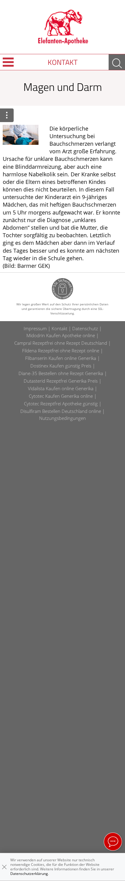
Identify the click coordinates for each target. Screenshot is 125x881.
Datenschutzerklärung (29, 873)
